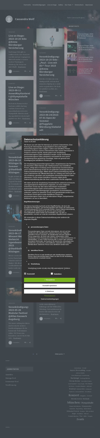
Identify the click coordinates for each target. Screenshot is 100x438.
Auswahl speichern (49, 285)
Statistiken (58, 274)
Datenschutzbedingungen (50, 299)
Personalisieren (49, 296)
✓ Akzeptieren (49, 280)
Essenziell (31, 274)
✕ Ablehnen (49, 291)
